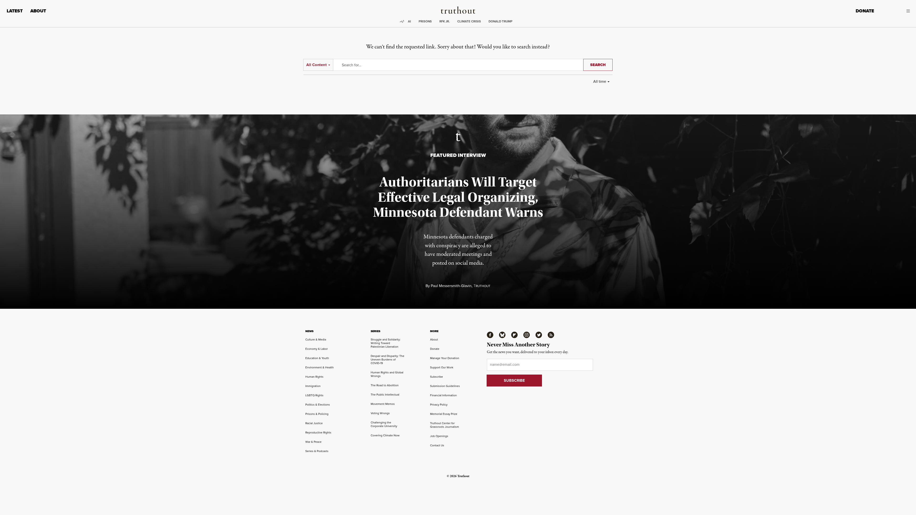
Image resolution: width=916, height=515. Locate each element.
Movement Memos (383, 404)
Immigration (313, 386)
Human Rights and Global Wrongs (387, 374)
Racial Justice (314, 423)
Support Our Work (441, 367)
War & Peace (313, 442)
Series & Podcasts (316, 451)
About (38, 10)
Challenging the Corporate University (384, 424)
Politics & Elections (317, 404)
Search (598, 64)
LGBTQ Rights (314, 395)
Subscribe (436, 377)
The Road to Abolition (385, 385)
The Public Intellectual (385, 394)
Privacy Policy (439, 404)
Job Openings (439, 436)
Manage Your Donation (444, 358)
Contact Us (437, 445)
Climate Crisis (469, 21)
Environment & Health (319, 367)
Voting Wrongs (380, 413)
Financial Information (443, 395)
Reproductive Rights (318, 432)
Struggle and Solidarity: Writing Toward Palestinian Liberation (386, 343)
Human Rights (314, 377)
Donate (865, 10)
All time (599, 81)
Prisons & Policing (316, 414)
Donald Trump (500, 21)
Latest (15, 10)
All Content (316, 64)
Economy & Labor (316, 349)
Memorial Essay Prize (443, 414)
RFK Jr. (444, 21)
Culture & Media (315, 339)
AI (409, 21)
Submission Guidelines (445, 386)
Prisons (425, 21)
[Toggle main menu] (895, 11)
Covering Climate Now (385, 435)
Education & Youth (317, 358)
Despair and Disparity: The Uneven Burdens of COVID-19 (387, 359)
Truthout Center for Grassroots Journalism (444, 425)
